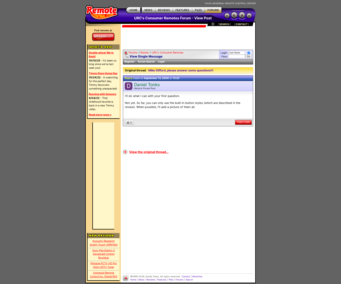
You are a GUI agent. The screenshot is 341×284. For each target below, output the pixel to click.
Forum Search (146, 61)
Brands (144, 52)
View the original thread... (149, 152)
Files (171, 279)
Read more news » (100, 114)
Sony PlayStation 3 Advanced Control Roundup (103, 254)
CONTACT (242, 24)
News (141, 279)
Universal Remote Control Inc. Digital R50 (103, 274)
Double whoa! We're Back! (101, 54)
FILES (198, 10)
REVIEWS (164, 10)
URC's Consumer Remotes (167, 52)
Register (130, 61)
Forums (133, 52)
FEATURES (182, 10)
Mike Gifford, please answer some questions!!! (180, 70)
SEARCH (224, 24)
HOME (133, 10)
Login (161, 61)
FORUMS (213, 10)
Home (133, 279)
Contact (186, 276)
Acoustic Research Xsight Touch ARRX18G (104, 242)
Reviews (151, 279)
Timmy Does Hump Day (103, 73)
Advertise (197, 276)
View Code (243, 122)
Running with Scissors (102, 94)
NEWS (148, 10)
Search (189, 279)
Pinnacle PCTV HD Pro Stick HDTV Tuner (103, 265)
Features (162, 279)
